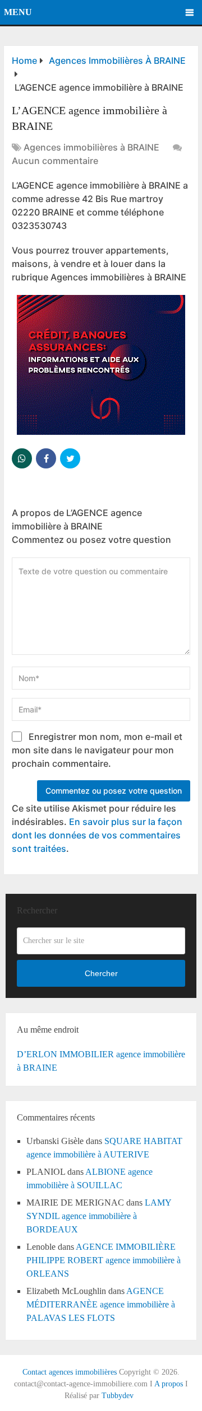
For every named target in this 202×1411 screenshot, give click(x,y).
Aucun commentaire (55, 160)
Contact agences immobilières (69, 1372)
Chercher (101, 973)
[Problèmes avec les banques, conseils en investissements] (101, 431)
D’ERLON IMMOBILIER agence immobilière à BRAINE (101, 1060)
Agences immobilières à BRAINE (91, 147)
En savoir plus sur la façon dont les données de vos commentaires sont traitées (97, 835)
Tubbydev (118, 1395)
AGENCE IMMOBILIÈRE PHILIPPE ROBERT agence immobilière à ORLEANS (103, 1260)
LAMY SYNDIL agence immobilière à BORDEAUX (98, 1216)
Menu (18, 12)
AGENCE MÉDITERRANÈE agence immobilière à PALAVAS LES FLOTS (100, 1304)
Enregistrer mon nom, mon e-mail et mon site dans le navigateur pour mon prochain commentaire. (97, 750)
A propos (168, 1384)
